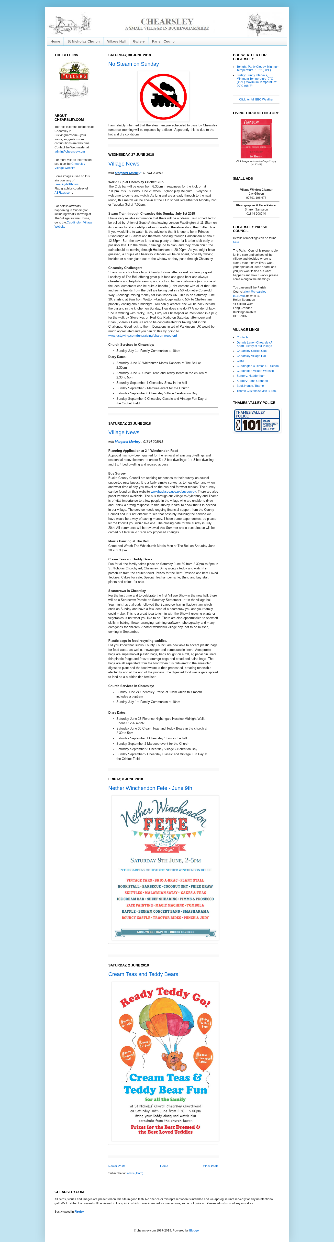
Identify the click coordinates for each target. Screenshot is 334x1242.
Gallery (139, 41)
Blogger (194, 1230)
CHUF (241, 361)
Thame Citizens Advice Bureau (257, 391)
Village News (123, 164)
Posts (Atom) (134, 1173)
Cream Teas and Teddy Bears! (144, 974)
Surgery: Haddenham (251, 375)
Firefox (79, 1211)
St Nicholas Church (83, 41)
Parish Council (164, 41)
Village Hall (116, 41)
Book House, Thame (250, 386)
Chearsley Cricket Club (252, 351)
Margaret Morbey (127, 173)
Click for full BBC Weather (256, 99)
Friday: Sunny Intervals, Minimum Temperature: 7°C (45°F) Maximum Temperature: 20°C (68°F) (257, 81)
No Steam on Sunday (133, 64)
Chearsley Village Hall (252, 356)
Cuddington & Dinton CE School (258, 366)
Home (55, 41)
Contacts (242, 337)
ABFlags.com (63, 192)
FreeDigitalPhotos (66, 184)
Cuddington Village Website (255, 371)
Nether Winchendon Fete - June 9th (150, 788)
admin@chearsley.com (70, 151)
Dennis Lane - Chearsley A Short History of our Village (254, 344)
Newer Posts (116, 1166)
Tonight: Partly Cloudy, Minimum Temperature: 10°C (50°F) (258, 68)
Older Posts (210, 1166)
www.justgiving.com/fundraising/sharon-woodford (142, 335)
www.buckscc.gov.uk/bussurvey (173, 491)
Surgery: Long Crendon (252, 381)
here (236, 242)
